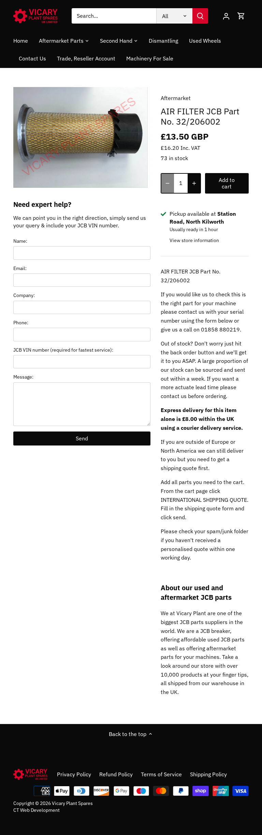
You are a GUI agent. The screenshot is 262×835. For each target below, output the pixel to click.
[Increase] (194, 183)
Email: (20, 268)
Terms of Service (161, 774)
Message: (23, 377)
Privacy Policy (74, 774)
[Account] (226, 15)
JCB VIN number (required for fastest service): (63, 350)
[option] (80, 137)
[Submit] (200, 16)
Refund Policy (116, 774)
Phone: (20, 322)
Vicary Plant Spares (72, 803)
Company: (24, 295)
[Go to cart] (241, 15)
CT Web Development (36, 810)
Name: (20, 241)
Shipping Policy (208, 774)
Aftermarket (176, 98)
